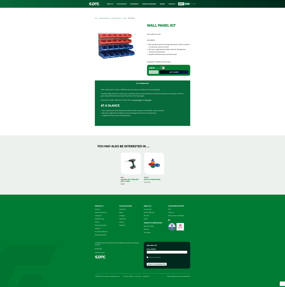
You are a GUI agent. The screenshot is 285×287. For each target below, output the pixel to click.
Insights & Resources (149, 4)
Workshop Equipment (104, 18)
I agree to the (155, 257)
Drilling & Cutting (99, 219)
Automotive (122, 219)
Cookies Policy (145, 276)
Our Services (134, 4)
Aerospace (122, 215)
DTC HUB (146, 215)
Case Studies (147, 232)
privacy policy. (158, 257)
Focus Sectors (121, 4)
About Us (110, 4)
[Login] (195, 4)
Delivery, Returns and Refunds (176, 215)
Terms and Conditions (128, 276)
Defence (121, 222)
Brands (162, 4)
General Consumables (101, 225)
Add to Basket (174, 72)
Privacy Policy (138, 276)
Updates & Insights (149, 226)
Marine (121, 212)
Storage (125, 18)
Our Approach (147, 209)
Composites (98, 215)
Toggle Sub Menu (114, 4)
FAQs (169, 209)
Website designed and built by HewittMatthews (178, 276)
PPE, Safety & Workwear (101, 231)
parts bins (148, 100)
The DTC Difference (149, 212)
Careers (146, 219)
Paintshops (122, 225)
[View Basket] (193, 3)
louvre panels (137, 100)
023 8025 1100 (98, 249)
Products (172, 4)
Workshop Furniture (116, 18)
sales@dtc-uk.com (100, 252)
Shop (96, 18)
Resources (146, 229)
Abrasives (97, 209)
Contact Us (171, 212)
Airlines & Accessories (101, 212)
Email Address (152, 249)
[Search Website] (191, 3)
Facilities (97, 222)
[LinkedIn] (169, 220)
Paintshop (97, 228)
